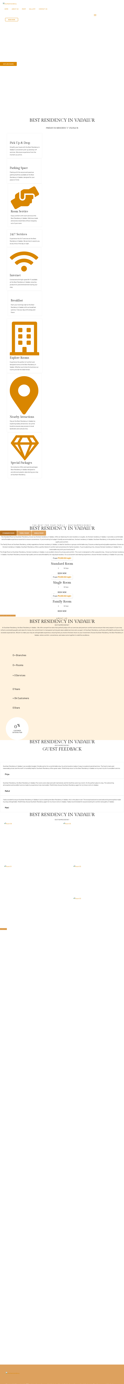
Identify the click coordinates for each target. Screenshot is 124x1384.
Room (24, 9)
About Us (15, 9)
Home (6, 9)
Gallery (32, 9)
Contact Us (43, 9)
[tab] (8, 533)
